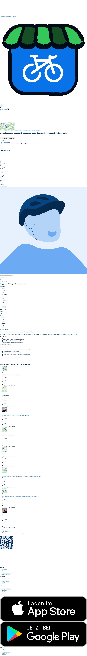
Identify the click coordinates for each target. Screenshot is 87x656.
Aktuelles (3, 582)
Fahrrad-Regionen (5, 581)
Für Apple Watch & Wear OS (7, 573)
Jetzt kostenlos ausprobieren (23, 354)
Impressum (4, 654)
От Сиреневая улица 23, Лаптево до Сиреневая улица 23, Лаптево (15, 415)
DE (2, 106)
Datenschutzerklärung (6, 650)
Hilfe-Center (4, 591)
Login (2, 107)
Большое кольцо (5, 395)
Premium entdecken (6, 588)
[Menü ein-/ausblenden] (8, 109)
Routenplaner (6, 16)
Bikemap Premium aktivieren (5, 359)
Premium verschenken (6, 589)
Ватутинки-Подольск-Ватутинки (8, 435)
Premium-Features (12, 16)
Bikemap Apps (5, 571)
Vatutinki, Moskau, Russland (15, 135)
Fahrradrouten (4, 580)
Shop (3, 583)
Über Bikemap (4, 590)
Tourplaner (4, 570)
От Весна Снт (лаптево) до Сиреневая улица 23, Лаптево (13, 516)
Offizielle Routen (5, 578)
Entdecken (2, 16)
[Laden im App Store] (43, 609)
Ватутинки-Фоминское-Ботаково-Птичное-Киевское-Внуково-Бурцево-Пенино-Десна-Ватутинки (21, 476)
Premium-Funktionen (11, 357)
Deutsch (3, 647)
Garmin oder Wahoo (19, 342)
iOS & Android (16, 351)
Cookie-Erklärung (5, 653)
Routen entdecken (6, 142)
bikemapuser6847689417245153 (6, 275)
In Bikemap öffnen (4, 186)
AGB (3, 649)
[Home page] (43, 8)
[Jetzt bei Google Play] (43, 634)
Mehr (4, 307)
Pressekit (3, 592)
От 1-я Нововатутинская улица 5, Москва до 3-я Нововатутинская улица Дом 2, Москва (19, 496)
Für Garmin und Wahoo (6, 574)
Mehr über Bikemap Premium (28, 349)
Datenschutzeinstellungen (7, 652)
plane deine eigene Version (12, 340)
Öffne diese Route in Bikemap (6, 344)
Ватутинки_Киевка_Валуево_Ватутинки (10, 456)
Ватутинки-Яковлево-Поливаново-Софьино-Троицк (12, 374)
